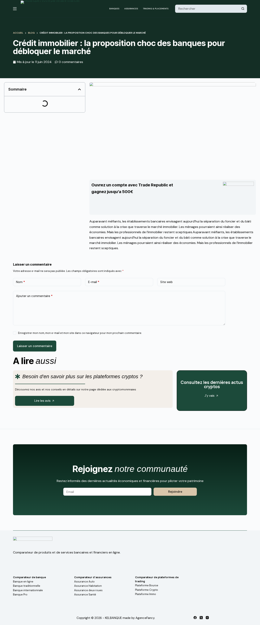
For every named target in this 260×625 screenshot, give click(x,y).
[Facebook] (195, 617)
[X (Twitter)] (201, 617)
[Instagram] (207, 617)
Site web (166, 282)
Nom (20, 282)
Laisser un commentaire (34, 346)
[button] (79, 89)
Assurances (131, 8)
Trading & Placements (155, 8)
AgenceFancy (144, 618)
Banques (114, 8)
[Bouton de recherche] (243, 9)
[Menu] (15, 9)
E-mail (93, 282)
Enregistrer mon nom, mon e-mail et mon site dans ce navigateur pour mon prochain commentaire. (80, 333)
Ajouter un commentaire (34, 296)
